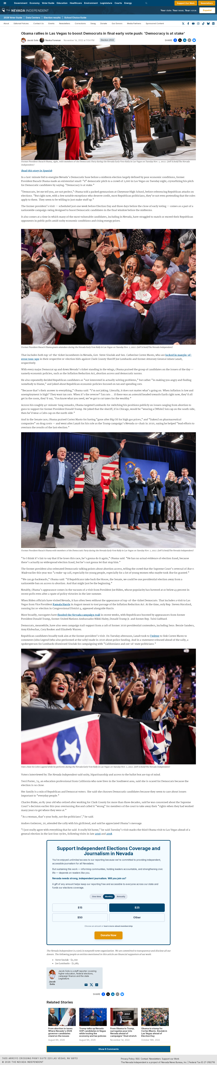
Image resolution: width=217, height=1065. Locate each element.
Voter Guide (48, 3)
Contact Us (38, 23)
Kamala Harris (61, 605)
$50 (80, 917)
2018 (109, 834)
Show (108, 1049)
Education (62, 3)
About (6, 23)
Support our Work (170, 1058)
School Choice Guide (75, 17)
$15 (80, 907)
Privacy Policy (128, 1058)
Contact (144, 1058)
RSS (138, 1058)
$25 (137, 907)
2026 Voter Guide (13, 17)
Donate (103, 23)
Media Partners (134, 23)
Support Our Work (186, 3)
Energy (128, 3)
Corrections (80, 23)
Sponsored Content (155, 23)
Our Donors (117, 23)
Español (207, 10)
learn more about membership (118, 926)
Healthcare (76, 3)
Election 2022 (107, 40)
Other (137, 917)
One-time (96, 896)
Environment (91, 3)
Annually (121, 896)
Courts (118, 3)
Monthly (109, 896)
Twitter (154, 636)
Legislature (106, 3)
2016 (98, 834)
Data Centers (33, 17)
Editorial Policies (21, 23)
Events (51, 23)
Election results (52, 17)
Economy (35, 3)
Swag (93, 23)
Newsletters (207, 3)
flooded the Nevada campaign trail (78, 615)
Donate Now (108, 935)
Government (20, 3)
